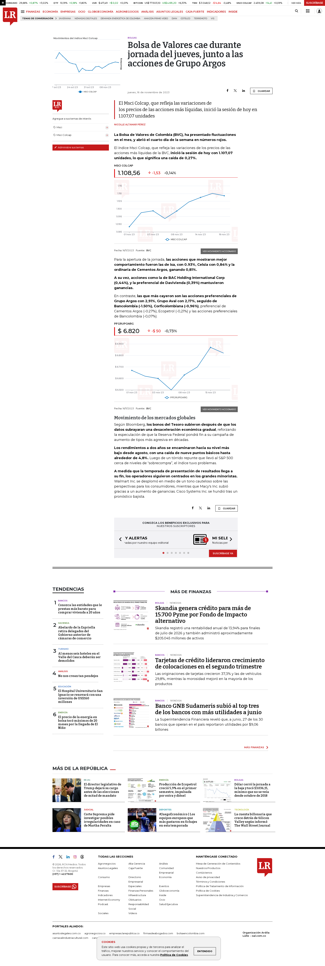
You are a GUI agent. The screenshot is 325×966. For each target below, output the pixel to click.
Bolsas (238, 780)
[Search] (296, 11)
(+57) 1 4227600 (62, 873)
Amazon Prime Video (156, 18)
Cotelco (185, 18)
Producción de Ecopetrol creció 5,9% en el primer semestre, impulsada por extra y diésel (178, 790)
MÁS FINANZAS (254, 747)
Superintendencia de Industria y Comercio (222, 895)
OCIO (81, 11)
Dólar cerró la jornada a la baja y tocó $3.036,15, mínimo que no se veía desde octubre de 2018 (252, 790)
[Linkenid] (69, 857)
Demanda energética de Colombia (120, 18)
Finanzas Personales (140, 890)
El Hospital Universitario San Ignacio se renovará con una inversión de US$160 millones (80, 696)
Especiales (134, 886)
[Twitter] (235, 91)
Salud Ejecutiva (168, 904)
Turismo (63, 649)
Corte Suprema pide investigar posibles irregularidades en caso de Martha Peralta (102, 819)
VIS (212, 18)
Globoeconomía (169, 890)
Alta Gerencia (136, 863)
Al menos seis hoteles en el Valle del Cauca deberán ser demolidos (79, 657)
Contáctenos (204, 872)
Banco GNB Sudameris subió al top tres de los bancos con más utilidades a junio (208, 709)
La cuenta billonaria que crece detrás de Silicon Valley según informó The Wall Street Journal (253, 819)
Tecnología (241, 809)
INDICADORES (216, 11)
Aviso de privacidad (208, 877)
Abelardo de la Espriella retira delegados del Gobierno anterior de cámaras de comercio (76, 633)
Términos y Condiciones (210, 881)
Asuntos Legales (108, 868)
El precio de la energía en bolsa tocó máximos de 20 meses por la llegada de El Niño (78, 722)
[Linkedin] (243, 91)
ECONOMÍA (50, 11)
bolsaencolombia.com (190, 933)
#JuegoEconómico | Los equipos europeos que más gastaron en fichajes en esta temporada (178, 819)
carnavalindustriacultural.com (70, 937)
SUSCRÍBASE (314, 3)
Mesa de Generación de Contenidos (218, 863)
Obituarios (134, 899)
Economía (165, 877)
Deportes (165, 809)
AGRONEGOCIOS (127, 11)
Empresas (104, 886)
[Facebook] (227, 91)
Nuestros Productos (208, 868)
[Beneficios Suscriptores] (308, 11)
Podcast (103, 904)
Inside (162, 895)
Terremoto (200, 18)
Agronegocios (106, 863)
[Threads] (83, 857)
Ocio (162, 899)
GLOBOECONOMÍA (100, 11)
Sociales (103, 913)
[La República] (10, 17)
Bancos (63, 600)
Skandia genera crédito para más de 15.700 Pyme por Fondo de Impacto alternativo (203, 614)
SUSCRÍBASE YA (223, 553)
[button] (119, 539)
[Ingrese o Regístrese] (319, 11)
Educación (64, 686)
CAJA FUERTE (195, 11)
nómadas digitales (86, 18)
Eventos (164, 886)
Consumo (104, 877)
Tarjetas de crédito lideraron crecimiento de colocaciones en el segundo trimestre (210, 663)
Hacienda (63, 623)
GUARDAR (263, 91)
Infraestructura (137, 895)
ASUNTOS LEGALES (169, 11)
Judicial (88, 809)
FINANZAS (33, 11)
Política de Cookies (174, 955)
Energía (63, 712)
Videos (132, 913)
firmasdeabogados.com (158, 933)
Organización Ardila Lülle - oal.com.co (256, 934)
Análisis (63, 671)
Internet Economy (109, 899)
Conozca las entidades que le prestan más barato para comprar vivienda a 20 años (80, 608)
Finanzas (103, 890)
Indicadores (105, 895)
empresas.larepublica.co (124, 933)
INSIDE (233, 11)
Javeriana (65, 18)
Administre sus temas (70, 147)
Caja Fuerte (135, 868)
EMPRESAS (68, 11)
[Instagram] (76, 857)
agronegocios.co (95, 933)
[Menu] (23, 11)
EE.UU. (87, 780)
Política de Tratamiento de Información (220, 886)
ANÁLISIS (147, 11)
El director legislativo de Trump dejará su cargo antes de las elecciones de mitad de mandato (102, 790)
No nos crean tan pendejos (78, 676)
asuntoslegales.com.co (66, 933)
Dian (174, 18)
